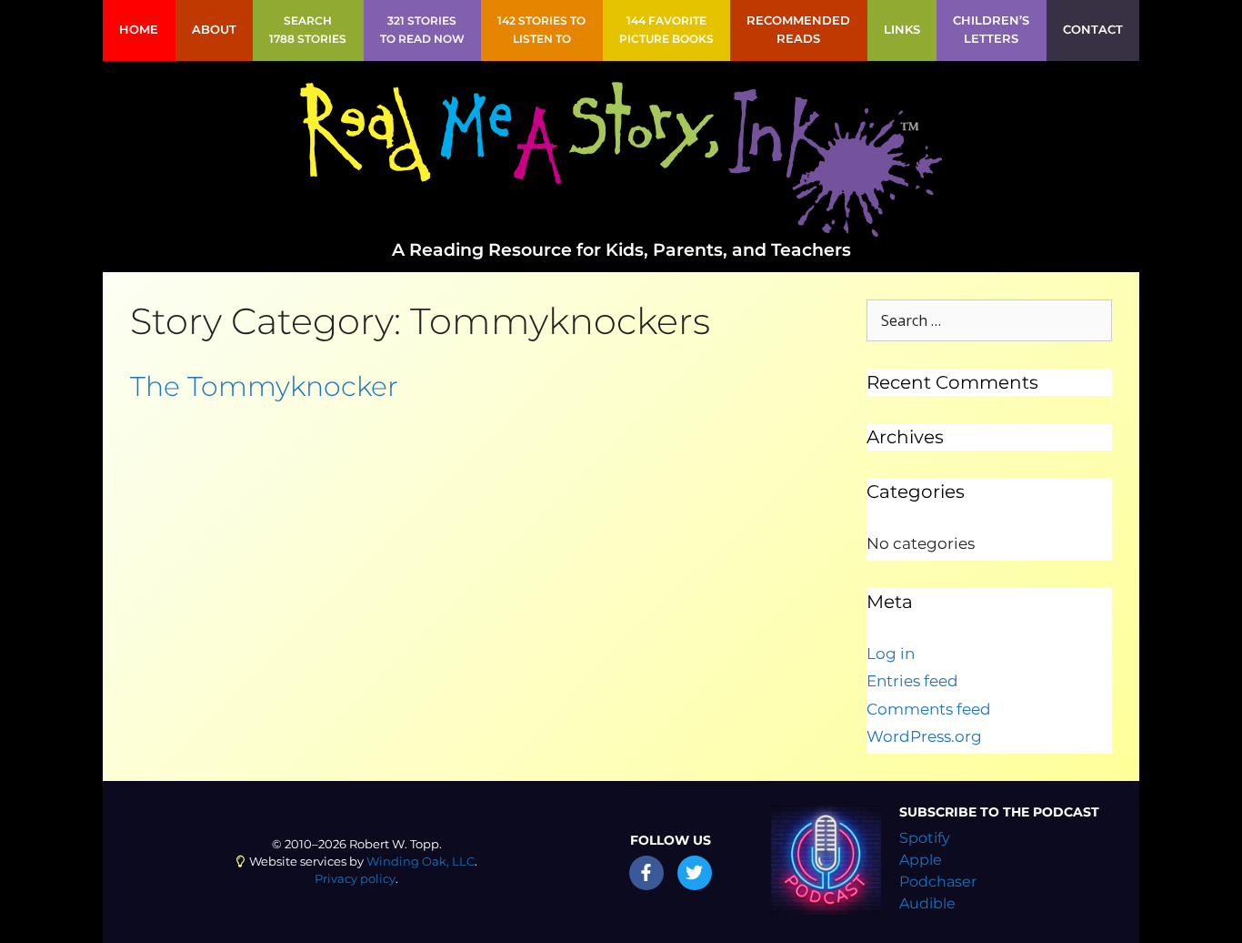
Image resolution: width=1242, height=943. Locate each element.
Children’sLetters (991, 30)
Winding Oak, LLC (420, 861)
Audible (927, 903)
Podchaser (938, 881)
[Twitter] (694, 873)
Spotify (924, 838)
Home (138, 29)
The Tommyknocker (264, 386)
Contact (1093, 29)
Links (902, 29)
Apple (920, 859)
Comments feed (928, 709)
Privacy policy (355, 879)
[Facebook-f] (646, 873)
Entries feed (912, 681)
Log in (890, 653)
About (214, 29)
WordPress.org (924, 736)
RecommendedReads (798, 30)
